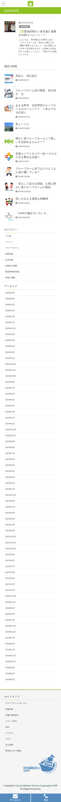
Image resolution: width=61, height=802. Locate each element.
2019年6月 (10, 644)
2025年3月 (10, 352)
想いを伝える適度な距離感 (32, 198)
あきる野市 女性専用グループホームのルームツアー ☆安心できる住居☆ (36, 109)
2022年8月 (10, 501)
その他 (8, 236)
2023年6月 (10, 459)
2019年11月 (10, 632)
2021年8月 (10, 560)
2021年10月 (10, 548)
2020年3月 (10, 608)
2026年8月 (10, 293)
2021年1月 (10, 590)
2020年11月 (10, 602)
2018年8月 (10, 667)
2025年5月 (10, 340)
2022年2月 (10, 530)
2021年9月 (10, 554)
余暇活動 (9, 254)
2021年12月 (10, 536)
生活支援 (24, 27)
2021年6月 (10, 572)
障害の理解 (10, 277)
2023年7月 (10, 453)
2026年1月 (10, 322)
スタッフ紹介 (11, 721)
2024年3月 (10, 412)
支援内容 (9, 709)
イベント (9, 242)
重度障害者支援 (12, 272)
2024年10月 (10, 376)
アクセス (9, 733)
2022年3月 (10, 525)
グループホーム (12, 248)
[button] (15, 798)
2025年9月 (10, 334)
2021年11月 (10, 542)
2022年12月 (10, 495)
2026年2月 (10, 316)
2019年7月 (10, 638)
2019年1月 (10, 649)
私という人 (22, 124)
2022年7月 (10, 507)
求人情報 (9, 745)
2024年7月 (10, 388)
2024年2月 (10, 418)
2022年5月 (10, 519)
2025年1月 (10, 358)
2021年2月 (10, 584)
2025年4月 (10, 346)
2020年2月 (10, 614)
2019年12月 (10, 626)
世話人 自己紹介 (26, 75)
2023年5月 (10, 465)
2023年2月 (10, 483)
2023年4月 (10, 471)
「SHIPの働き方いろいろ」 (32, 213)
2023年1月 (10, 489)
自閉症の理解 (11, 266)
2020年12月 (10, 596)
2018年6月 (10, 673)
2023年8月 (10, 447)
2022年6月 (10, 513)
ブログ (8, 739)
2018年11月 (10, 661)
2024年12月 (10, 364)
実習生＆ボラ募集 (13, 751)
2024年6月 (10, 394)
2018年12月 (10, 655)
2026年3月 (10, 310)
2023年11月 (10, 435)
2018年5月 (10, 679)
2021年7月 (10, 566)
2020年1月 (10, 620)
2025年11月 (10, 328)
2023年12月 (10, 429)
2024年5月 (10, 400)
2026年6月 (10, 299)
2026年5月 (10, 304)
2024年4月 (10, 406)
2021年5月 (10, 578)
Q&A (7, 727)
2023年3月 (10, 477)
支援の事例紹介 (12, 715)
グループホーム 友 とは (15, 703)
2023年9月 (10, 441)
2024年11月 (10, 370)
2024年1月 (10, 423)
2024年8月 (10, 382)
